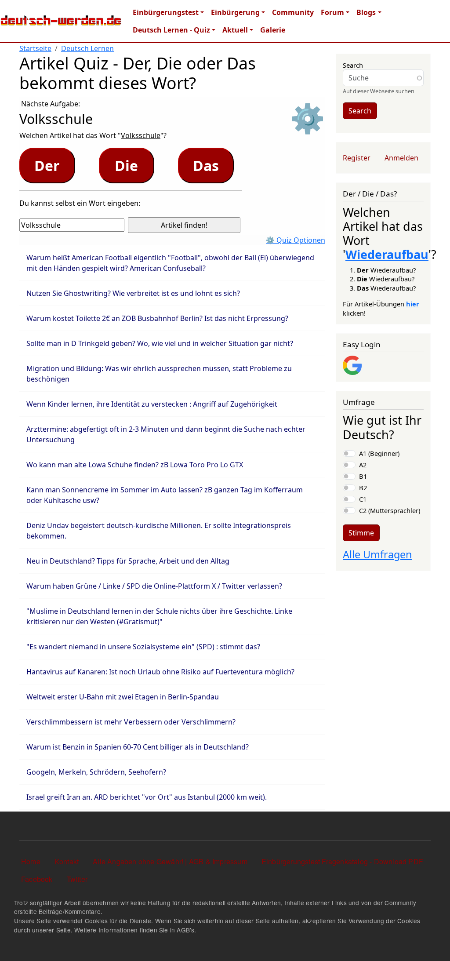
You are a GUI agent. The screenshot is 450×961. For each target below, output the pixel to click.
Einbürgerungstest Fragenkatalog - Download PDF (342, 861)
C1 (363, 499)
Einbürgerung (235, 12)
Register (356, 158)
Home (30, 861)
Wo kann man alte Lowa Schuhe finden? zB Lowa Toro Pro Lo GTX (134, 465)
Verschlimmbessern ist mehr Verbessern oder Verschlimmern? (131, 722)
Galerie (272, 30)
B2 (363, 487)
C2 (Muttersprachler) (389, 510)
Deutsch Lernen (87, 48)
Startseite (35, 48)
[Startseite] (61, 21)
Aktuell (235, 30)
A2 (363, 464)
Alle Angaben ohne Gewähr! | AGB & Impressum (170, 861)
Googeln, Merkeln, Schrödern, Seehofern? (96, 772)
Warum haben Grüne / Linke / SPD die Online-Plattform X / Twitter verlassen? (154, 586)
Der (47, 165)
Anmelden (401, 158)
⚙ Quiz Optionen (295, 240)
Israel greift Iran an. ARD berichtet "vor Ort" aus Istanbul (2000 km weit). (146, 797)
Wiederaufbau (386, 254)
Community (293, 12)
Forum (332, 12)
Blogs (366, 12)
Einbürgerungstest (166, 12)
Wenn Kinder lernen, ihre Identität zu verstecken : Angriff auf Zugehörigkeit (151, 404)
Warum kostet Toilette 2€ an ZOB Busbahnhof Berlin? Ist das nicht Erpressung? (157, 318)
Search (353, 65)
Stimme (361, 533)
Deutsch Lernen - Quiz (171, 30)
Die (126, 165)
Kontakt (66, 861)
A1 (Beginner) (379, 453)
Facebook (37, 879)
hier (412, 303)
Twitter (77, 879)
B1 (363, 476)
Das (206, 165)
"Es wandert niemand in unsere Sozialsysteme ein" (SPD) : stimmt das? (143, 647)
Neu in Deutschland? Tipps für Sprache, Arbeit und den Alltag (127, 561)
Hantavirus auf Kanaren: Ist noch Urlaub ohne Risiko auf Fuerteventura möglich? (160, 672)
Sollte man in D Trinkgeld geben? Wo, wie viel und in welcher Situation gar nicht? (159, 343)
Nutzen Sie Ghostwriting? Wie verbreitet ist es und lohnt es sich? (133, 293)
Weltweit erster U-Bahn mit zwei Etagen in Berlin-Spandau (122, 697)
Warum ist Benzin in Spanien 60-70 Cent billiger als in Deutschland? (137, 747)
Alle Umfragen (377, 554)
